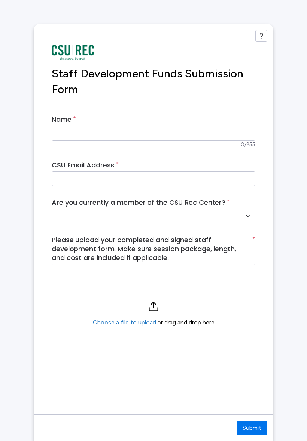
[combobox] (145, 216)
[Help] (261, 36)
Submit (252, 427)
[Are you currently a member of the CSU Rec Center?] (248, 216)
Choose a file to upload (124, 322)
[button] (153, 313)
